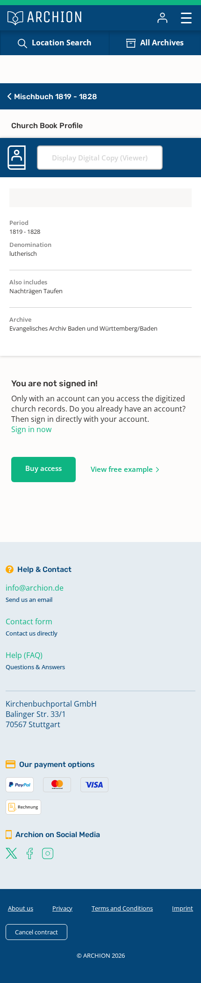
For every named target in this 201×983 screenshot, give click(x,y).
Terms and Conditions (122, 908)
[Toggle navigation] (186, 17)
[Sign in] (162, 17)
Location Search (62, 42)
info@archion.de (35, 588)
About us (20, 908)
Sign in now (31, 429)
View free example (122, 469)
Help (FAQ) (24, 655)
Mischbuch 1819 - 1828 (54, 96)
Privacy (62, 908)
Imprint (182, 908)
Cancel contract (36, 932)
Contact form (29, 621)
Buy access (43, 468)
